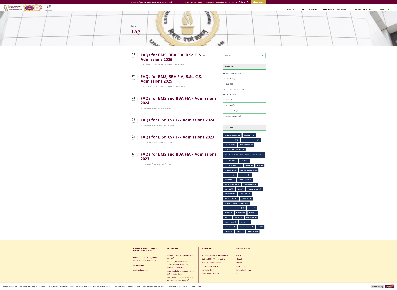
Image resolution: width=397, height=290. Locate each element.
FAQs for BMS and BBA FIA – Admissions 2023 (178, 156)
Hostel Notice (231, 198)
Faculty (302, 9)
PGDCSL (229, 95)
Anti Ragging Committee (234, 149)
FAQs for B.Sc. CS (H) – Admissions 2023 (177, 137)
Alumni (193, 2)
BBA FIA (170, 65)
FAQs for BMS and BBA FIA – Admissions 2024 (178, 100)
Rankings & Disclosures (364, 9)
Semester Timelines (246, 227)
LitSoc (228, 213)
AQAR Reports (230, 161)
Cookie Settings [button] (377, 286)
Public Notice (230, 100)
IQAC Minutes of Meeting (234, 208)
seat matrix (230, 227)
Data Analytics (245, 179)
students (232, 111)
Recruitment (230, 222)
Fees (240, 189)
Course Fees (245, 175)
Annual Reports (246, 145)
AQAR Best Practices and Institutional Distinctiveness (243, 155)
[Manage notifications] (392, 285)
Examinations (250, 184)
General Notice (254, 189)
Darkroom (229, 179)
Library (200, 2)
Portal (186, 2)
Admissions (327, 9)
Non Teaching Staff (233, 89)
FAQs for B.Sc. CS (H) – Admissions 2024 (177, 120)
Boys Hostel (230, 170)
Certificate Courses (248, 170)
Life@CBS (382, 9)
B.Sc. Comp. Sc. (160, 65)
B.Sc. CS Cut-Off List (233, 165)
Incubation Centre (223, 2)
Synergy (228, 231)
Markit (252, 213)
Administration (343, 9)
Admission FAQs (208, 270)
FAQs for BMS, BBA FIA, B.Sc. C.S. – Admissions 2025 (173, 79)
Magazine (240, 213)
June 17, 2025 (146, 86)
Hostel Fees (245, 194)
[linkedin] (242, 2)
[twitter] (245, 2)
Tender (240, 231)
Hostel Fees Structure (210, 273)
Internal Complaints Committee (236, 203)
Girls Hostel (230, 194)
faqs (182, 65)
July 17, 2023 (146, 164)
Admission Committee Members (215, 255)
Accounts (249, 135)
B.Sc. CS (244, 161)
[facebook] (239, 2)
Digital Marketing (232, 184)
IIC (233, 2)
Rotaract (244, 222)
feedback (229, 189)
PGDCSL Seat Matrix (210, 266)
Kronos (252, 208)
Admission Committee (251, 140)
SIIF (260, 227)
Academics (313, 9)
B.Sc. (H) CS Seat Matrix (211, 262)
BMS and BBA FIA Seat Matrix (213, 259)
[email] (236, 2)
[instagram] (247, 2)
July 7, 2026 (145, 65)
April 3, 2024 (146, 108)
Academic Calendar (232, 135)
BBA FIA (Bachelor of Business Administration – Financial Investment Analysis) (179, 265)
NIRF (227, 217)
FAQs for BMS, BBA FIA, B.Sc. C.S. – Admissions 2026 (173, 57)
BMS (175, 65)
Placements (258, 2)
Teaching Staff (231, 116)
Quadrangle (251, 217)
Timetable (253, 231)
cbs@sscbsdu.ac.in (140, 270)
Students (229, 105)
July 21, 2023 (146, 142)
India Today (246, 198)
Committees (230, 175)
